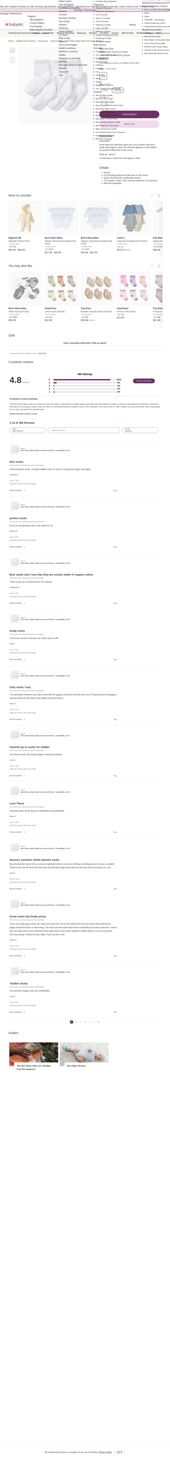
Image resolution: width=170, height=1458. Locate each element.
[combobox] (28, 430)
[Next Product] (159, 195)
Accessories (43, 41)
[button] (85, 380)
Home (11, 41)
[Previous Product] (152, 195)
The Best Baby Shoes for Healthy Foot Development (34, 1067)
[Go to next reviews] (102, 1022)
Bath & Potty (127, 33)
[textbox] (85, 348)
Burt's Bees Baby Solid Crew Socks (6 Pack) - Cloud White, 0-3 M (45, 450)
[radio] (12, 50)
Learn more (42, 353)
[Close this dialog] (0, 2)
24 (98, 1022)
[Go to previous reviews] (67, 1022)
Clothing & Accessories (19, 33)
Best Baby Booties (76, 1065)
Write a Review (144, 381)
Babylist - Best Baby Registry (14, 24)
